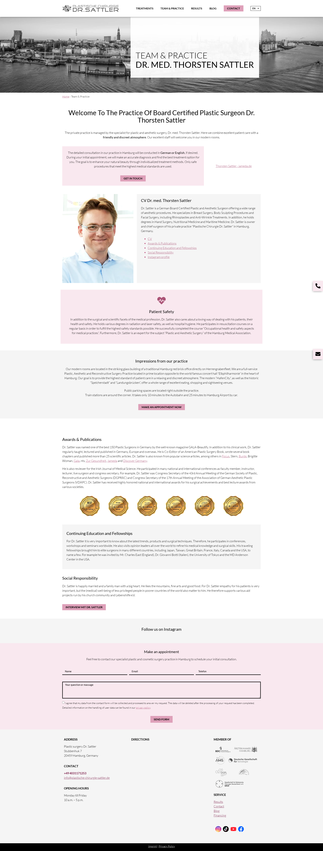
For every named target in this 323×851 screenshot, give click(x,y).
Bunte (243, 456)
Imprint (152, 846)
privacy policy (143, 707)
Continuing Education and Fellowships (172, 248)
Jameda (112, 461)
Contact (219, 806)
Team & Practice (172, 8)
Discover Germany (135, 461)
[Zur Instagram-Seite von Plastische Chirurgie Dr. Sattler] (218, 829)
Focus (225, 456)
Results (196, 8)
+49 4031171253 (75, 773)
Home (65, 96)
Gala (77, 461)
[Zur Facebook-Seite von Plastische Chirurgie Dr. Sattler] (241, 829)
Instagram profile (159, 257)
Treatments (144, 8)
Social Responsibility (161, 252)
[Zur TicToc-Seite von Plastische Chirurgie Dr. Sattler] (233, 829)
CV (150, 239)
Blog (213, 8)
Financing (220, 815)
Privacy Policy (167, 846)
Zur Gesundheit (96, 461)
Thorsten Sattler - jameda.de (234, 166)
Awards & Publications (162, 243)
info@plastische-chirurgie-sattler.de (87, 778)
